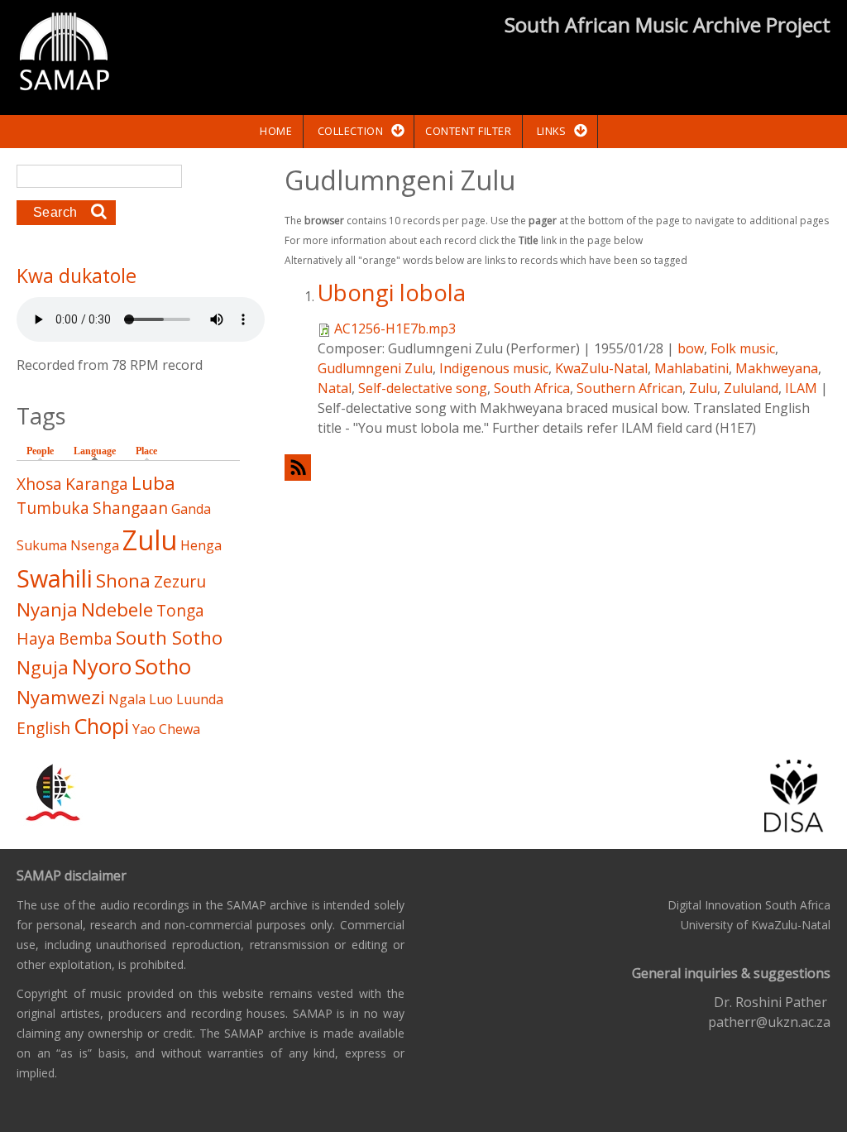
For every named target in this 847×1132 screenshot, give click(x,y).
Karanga (96, 483)
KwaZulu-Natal (601, 368)
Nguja (43, 667)
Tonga (180, 610)
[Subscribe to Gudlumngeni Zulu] (557, 467)
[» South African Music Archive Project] (64, 54)
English (43, 728)
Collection (350, 130)
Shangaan (130, 507)
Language (99, 451)
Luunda (199, 699)
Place (146, 451)
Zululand (751, 388)
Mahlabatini (691, 368)
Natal (335, 388)
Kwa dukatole (76, 275)
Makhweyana (776, 368)
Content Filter (468, 130)
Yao (144, 729)
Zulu (703, 388)
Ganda (191, 509)
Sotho (163, 666)
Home (276, 130)
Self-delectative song (422, 388)
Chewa (179, 729)
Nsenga (94, 545)
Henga (201, 545)
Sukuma (42, 545)
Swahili (55, 578)
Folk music (743, 348)
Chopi (101, 726)
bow (690, 348)
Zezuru (180, 581)
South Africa (532, 388)
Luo (161, 699)
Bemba (85, 638)
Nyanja (47, 609)
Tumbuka (53, 507)
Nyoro (102, 666)
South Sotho (169, 637)
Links (552, 130)
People (40, 451)
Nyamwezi (61, 697)
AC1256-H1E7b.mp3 (395, 328)
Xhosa (39, 483)
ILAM (801, 388)
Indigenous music (493, 368)
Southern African (629, 388)
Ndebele (117, 609)
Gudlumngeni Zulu (375, 368)
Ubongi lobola (392, 292)
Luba (153, 483)
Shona (123, 580)
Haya (36, 638)
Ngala (127, 699)
